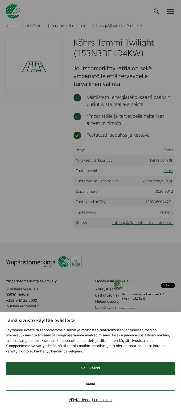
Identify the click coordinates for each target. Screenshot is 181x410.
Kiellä (90, 384)
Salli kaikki (90, 368)
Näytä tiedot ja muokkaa (90, 400)
